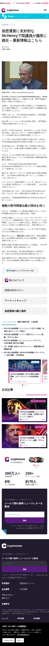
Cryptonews (5, 25)
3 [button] (26, 385)
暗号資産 (20, 618)
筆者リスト (36, 465)
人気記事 (34, 322)
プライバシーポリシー (7, 596)
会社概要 (5, 589)
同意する (20, 640)
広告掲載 (23, 589)
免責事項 (5, 603)
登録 (24, 520)
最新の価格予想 (23, 322)
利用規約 (30, 528)
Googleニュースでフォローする (21, 270)
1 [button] (22, 385)
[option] (24, 371)
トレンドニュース (9, 322)
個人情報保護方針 (23, 635)
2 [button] (24, 385)
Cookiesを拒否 (8, 640)
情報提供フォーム (27, 583)
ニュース (13, 25)
